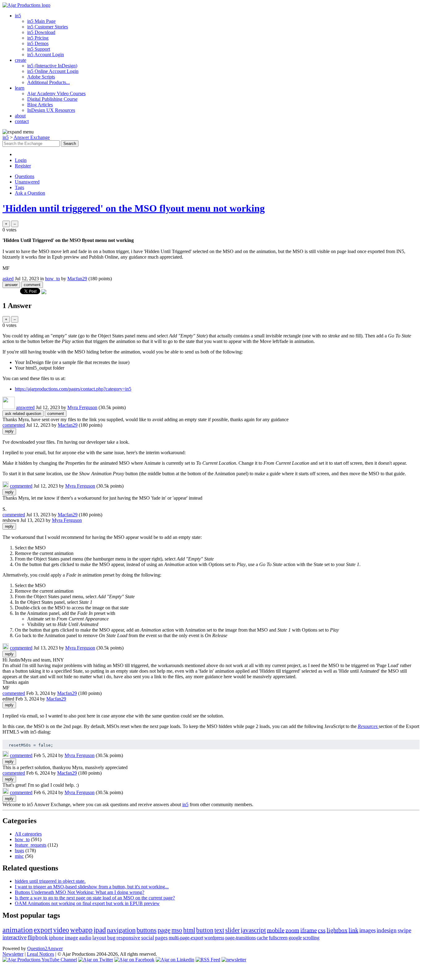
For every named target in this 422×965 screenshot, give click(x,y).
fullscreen (278, 937)
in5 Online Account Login (52, 71)
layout (99, 938)
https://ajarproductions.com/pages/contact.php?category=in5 (73, 389)
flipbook (37, 937)
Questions (24, 176)
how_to (52, 278)
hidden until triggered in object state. (50, 881)
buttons (147, 930)
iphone (56, 938)
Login (21, 160)
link (353, 930)
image (71, 938)
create (20, 60)
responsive (128, 938)
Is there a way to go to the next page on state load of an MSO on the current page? (95, 897)
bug (111, 938)
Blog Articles (40, 104)
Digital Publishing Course (52, 99)
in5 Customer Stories (47, 26)
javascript (253, 930)
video (61, 930)
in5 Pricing (38, 37)
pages (161, 938)
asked (8, 278)
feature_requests (30, 845)
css (322, 930)
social (147, 938)
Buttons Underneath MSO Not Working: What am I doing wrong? (79, 892)
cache (262, 937)
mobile (276, 930)
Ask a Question (30, 193)
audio (85, 938)
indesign (387, 930)
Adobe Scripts (41, 76)
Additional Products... (48, 82)
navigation (121, 930)
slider (232, 930)
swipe (404, 930)
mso (176, 930)
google (295, 937)
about (20, 115)
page (164, 930)
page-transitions (240, 937)
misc (19, 856)
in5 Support (38, 49)
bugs (19, 850)
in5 (18, 15)
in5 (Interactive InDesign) (52, 65)
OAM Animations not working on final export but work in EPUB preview (87, 903)
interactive (14, 937)
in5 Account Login (45, 54)
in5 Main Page (41, 21)
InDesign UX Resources (51, 110)
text (219, 930)
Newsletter (12, 954)
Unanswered (27, 181)
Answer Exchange (32, 137)
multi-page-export (186, 937)
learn (19, 88)
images (367, 930)
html (189, 930)
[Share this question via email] (43, 292)
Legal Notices (40, 954)
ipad (100, 930)
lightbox (337, 930)
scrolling (311, 937)
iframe (308, 930)
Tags (19, 187)
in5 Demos (38, 43)
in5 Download (41, 32)
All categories (28, 833)
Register (23, 165)
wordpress (214, 937)
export (43, 930)
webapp (81, 930)
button (204, 930)
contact (22, 121)
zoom (292, 930)
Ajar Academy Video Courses (56, 93)
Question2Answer (45, 948)
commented (13, 425)
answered (25, 407)
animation (17, 930)
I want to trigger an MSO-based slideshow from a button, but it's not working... (92, 886)
